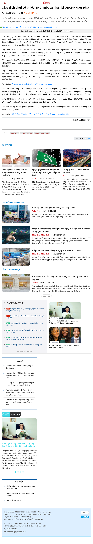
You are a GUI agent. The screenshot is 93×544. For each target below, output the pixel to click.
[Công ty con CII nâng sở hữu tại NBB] (77, 158)
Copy (88, 138)
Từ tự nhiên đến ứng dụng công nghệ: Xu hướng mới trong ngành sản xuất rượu (20, 402)
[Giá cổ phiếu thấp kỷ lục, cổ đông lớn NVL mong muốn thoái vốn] (16, 158)
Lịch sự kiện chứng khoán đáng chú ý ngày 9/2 (53, 207)
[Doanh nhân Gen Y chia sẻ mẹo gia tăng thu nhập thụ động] (65, 337)
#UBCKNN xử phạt (42, 133)
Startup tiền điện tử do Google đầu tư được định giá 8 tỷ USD (25, 317)
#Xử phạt (14, 133)
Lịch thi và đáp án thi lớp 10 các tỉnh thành (20, 494)
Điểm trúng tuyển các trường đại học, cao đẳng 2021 (21, 487)
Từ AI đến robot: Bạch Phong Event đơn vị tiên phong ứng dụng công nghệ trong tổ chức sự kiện (20, 392)
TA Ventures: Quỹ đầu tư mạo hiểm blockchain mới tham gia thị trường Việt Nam (24, 338)
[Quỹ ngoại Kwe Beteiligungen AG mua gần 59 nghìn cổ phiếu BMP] (46, 158)
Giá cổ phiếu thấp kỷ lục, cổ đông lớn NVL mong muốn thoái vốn (14, 172)
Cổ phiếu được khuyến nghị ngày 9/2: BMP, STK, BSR (56, 250)
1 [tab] (15, 472)
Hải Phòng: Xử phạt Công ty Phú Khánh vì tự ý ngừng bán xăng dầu (40, 114)
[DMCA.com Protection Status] (84, 517)
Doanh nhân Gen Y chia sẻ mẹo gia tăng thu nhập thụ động (64, 346)
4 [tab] (23, 472)
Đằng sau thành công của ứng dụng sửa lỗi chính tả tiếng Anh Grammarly (25, 310)
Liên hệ (84, 512)
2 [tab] (18, 472)
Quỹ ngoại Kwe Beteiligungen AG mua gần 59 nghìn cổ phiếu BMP (46, 172)
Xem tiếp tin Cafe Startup (24, 351)
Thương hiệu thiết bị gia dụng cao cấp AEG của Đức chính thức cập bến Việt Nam (20, 375)
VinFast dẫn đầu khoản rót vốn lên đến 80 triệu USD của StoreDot (25, 331)
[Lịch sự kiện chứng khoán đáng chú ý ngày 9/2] (16, 214)
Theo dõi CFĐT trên (30, 13)
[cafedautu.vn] (46, 3)
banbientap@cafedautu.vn (16, 532)
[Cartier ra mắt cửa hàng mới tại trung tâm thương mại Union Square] (16, 283)
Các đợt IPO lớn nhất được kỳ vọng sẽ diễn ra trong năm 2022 (24, 324)
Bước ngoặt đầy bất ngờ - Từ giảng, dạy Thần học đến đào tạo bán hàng (64, 322)
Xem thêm (46, 296)
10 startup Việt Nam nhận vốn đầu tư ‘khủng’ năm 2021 (24, 346)
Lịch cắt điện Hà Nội (14, 500)
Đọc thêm (7, 145)
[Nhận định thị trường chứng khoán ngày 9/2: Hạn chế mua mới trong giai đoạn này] (16, 235)
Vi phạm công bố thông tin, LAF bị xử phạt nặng (31, 84)
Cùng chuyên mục (11, 270)
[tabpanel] (19, 443)
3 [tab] (20, 472)
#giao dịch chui (26, 133)
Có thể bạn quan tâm (13, 202)
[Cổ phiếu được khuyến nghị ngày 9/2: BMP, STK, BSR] (16, 256)
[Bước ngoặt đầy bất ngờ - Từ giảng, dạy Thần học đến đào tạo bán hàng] (65, 312)
